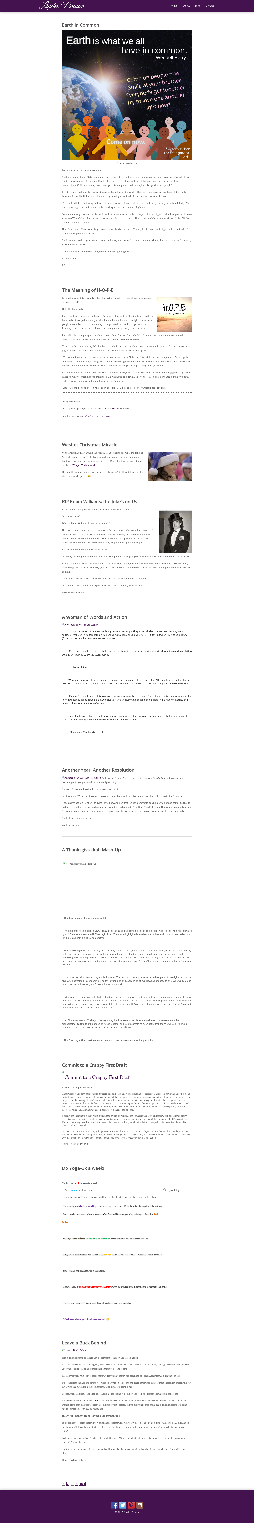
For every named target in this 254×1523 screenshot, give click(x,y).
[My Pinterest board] (131, 1505)
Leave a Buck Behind (84, 1343)
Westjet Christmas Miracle (89, 445)
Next (82, 1483)
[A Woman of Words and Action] (80, 624)
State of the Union (110, 408)
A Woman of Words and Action (94, 617)
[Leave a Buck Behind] (74, 1350)
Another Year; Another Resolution (98, 770)
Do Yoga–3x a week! (83, 1168)
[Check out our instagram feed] (139, 1505)
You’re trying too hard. (98, 416)
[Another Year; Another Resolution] (81, 778)
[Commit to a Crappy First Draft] (96, 1076)
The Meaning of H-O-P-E (87, 290)
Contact (210, 6)
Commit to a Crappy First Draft (94, 1065)
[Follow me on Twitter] (122, 1505)
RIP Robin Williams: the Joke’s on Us (99, 501)
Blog (197, 6)
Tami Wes (97, 1400)
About (186, 6)
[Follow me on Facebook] (114, 1505)
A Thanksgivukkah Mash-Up (91, 850)
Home (174, 6)
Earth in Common (80, 25)
